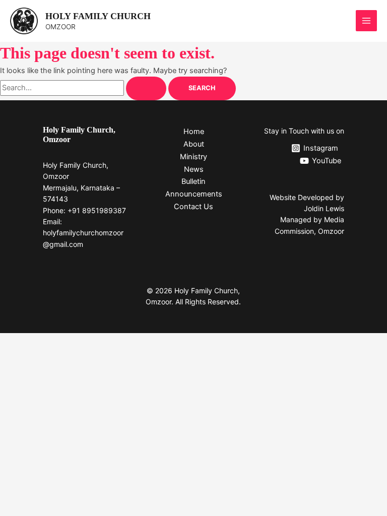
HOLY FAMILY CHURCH (98, 16)
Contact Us (193, 206)
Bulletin (193, 181)
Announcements (193, 194)
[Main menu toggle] (366, 20)
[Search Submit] (146, 88)
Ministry (193, 156)
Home (193, 131)
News (194, 169)
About (193, 144)
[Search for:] (84, 87)
